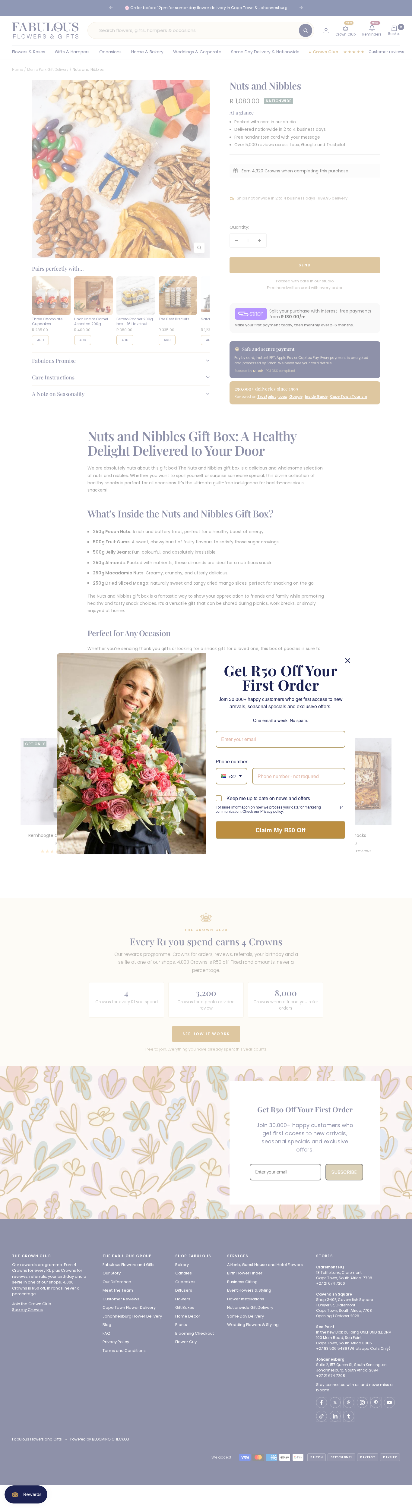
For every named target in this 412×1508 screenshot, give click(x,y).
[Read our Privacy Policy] (341, 807)
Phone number (231, 761)
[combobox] (231, 776)
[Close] (348, 660)
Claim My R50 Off (280, 829)
